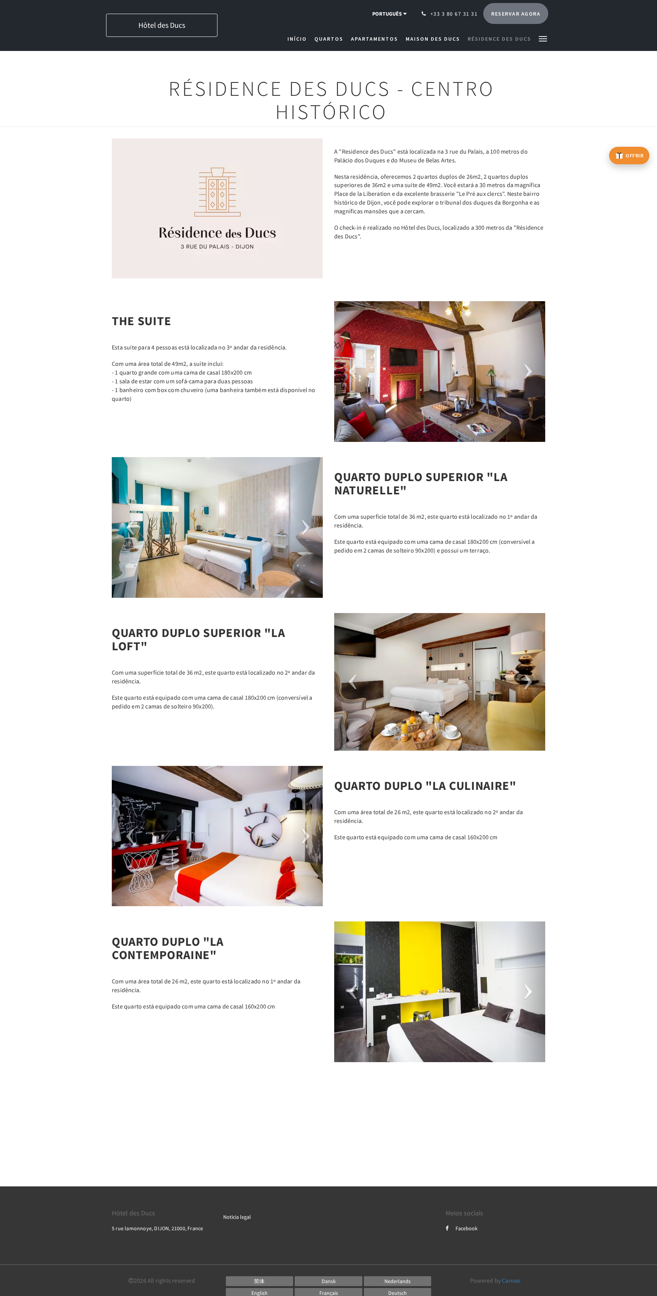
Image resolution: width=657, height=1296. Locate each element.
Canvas (511, 1280)
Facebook (466, 1228)
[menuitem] (299, 39)
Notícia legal (237, 1216)
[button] (543, 38)
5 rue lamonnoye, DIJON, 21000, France (157, 1228)
